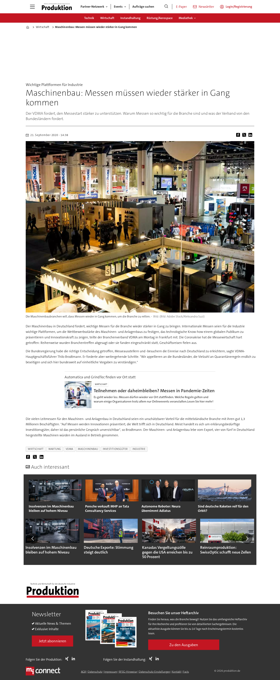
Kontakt (176, 671)
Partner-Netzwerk (92, 7)
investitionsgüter (115, 449)
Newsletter (206, 7)
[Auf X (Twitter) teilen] (245, 135)
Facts (186, 671)
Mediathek (186, 18)
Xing (68, 659)
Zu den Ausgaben (183, 644)
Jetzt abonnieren (52, 641)
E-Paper (181, 7)
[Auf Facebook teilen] (239, 135)
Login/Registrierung (239, 7)
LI (74, 659)
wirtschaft (36, 449)
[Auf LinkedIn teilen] (251, 135)
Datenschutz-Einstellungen (154, 671)
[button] (33, 538)
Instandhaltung (130, 18)
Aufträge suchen (143, 7)
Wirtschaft (107, 18)
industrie (139, 449)
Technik (89, 18)
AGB (83, 671)
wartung (54, 449)
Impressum (110, 671)
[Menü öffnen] (32, 7)
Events (118, 7)
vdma (69, 449)
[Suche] (166, 6)
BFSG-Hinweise (128, 671)
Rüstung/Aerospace (160, 18)
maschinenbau (88, 449)
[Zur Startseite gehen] (57, 7)
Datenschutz (95, 671)
